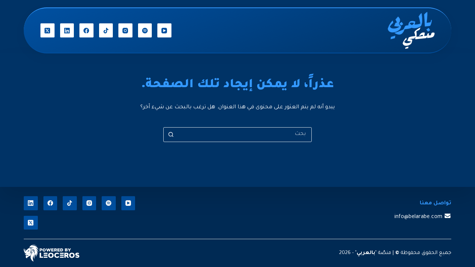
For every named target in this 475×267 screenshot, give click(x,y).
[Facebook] (86, 30)
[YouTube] (164, 30)
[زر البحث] (171, 135)
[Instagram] (125, 30)
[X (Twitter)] (47, 30)
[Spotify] (145, 30)
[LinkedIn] (67, 30)
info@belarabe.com (418, 217)
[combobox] (244, 134)
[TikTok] (106, 30)
